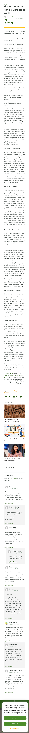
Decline (15, 724)
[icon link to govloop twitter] (6, 20)
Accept (15, 718)
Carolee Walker (8, 373)
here (8, 385)
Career (5, 4)
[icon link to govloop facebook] (10, 20)
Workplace (7, 392)
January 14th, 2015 (14, 488)
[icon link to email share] (8, 23)
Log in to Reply (8, 503)
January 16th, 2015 (14, 672)
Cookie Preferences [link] (5, 732)
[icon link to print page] (12, 23)
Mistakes (21, 391)
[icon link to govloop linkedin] (5, 23)
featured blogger (13, 391)
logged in (14, 479)
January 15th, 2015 (14, 591)
